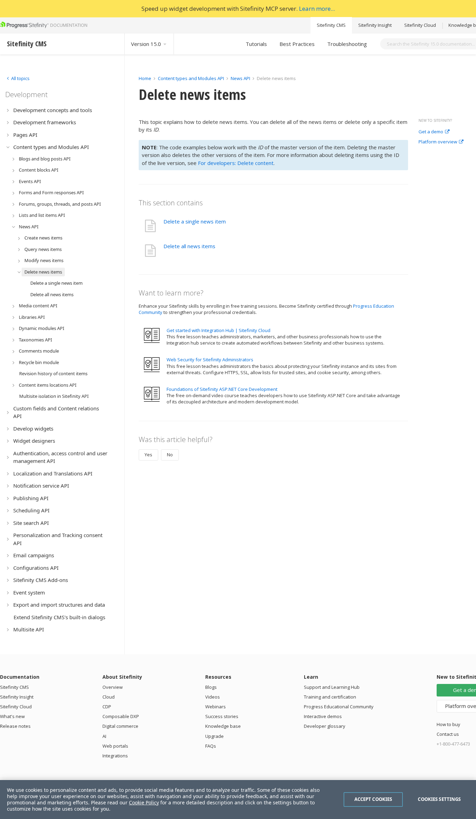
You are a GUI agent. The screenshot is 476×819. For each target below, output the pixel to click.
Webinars (215, 706)
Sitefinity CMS (331, 25)
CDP (106, 706)
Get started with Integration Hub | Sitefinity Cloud (218, 330)
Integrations (115, 756)
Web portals (115, 746)
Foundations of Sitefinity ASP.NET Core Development (222, 389)
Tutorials (256, 43)
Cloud (108, 697)
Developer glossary (324, 726)
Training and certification (330, 697)
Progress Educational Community (339, 706)
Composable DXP (120, 716)
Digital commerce (120, 726)
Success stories (221, 716)
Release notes (15, 726)
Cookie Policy (144, 802)
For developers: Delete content (236, 162)
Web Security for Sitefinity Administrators (210, 359)
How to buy (448, 724)
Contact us (448, 734)
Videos (212, 697)
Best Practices (297, 43)
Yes (148, 454)
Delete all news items (189, 246)
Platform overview (438, 142)
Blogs (211, 687)
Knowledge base (223, 726)
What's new (12, 716)
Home (145, 78)
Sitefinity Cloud (420, 25)
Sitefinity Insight (375, 25)
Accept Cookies (373, 799)
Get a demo (431, 132)
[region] (238, 799)
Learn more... (317, 9)
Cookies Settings (439, 799)
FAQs (210, 746)
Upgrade (214, 736)
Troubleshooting (347, 43)
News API (240, 78)
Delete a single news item (194, 221)
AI (104, 736)
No (170, 454)
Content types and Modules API (191, 78)
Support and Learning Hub (332, 687)
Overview (112, 687)
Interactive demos (323, 716)
